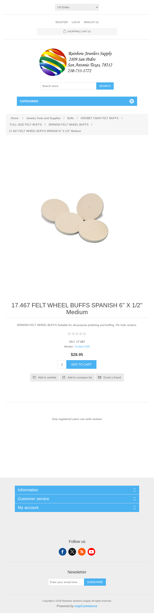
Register (62, 22)
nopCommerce (86, 606)
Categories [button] (29, 101)
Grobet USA (82, 346)
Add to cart (81, 364)
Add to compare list (80, 377)
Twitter (72, 552)
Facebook (62, 552)
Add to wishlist (47, 377)
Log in (76, 22)
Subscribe (95, 582)
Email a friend (112, 377)
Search (105, 86)
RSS (82, 552)
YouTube (91, 552)
